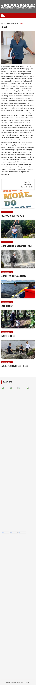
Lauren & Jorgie (8, 336)
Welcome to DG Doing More (12, 215)
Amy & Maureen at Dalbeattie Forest (17, 245)
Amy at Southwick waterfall (13, 275)
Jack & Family (7, 305)
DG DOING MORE (7, 212)
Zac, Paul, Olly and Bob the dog (14, 365)
